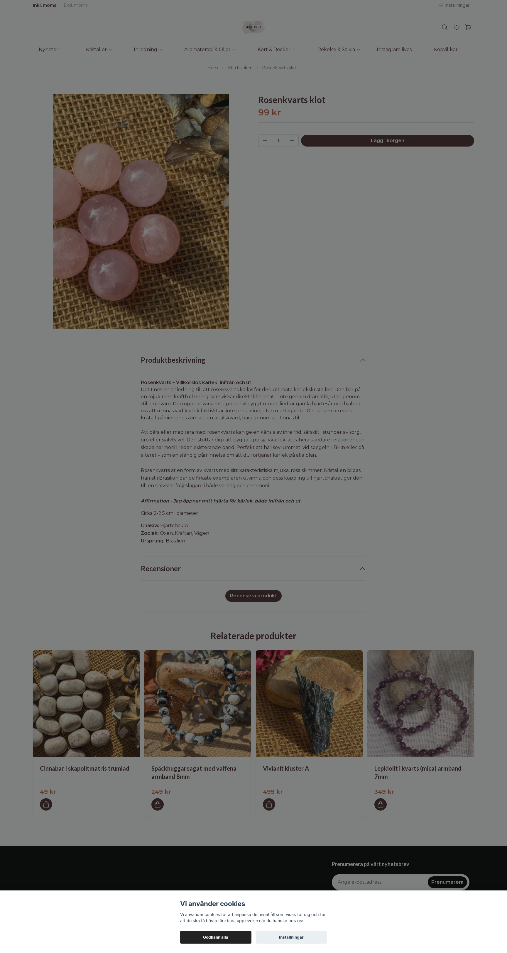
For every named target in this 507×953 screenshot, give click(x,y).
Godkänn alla (215, 937)
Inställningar (291, 937)
